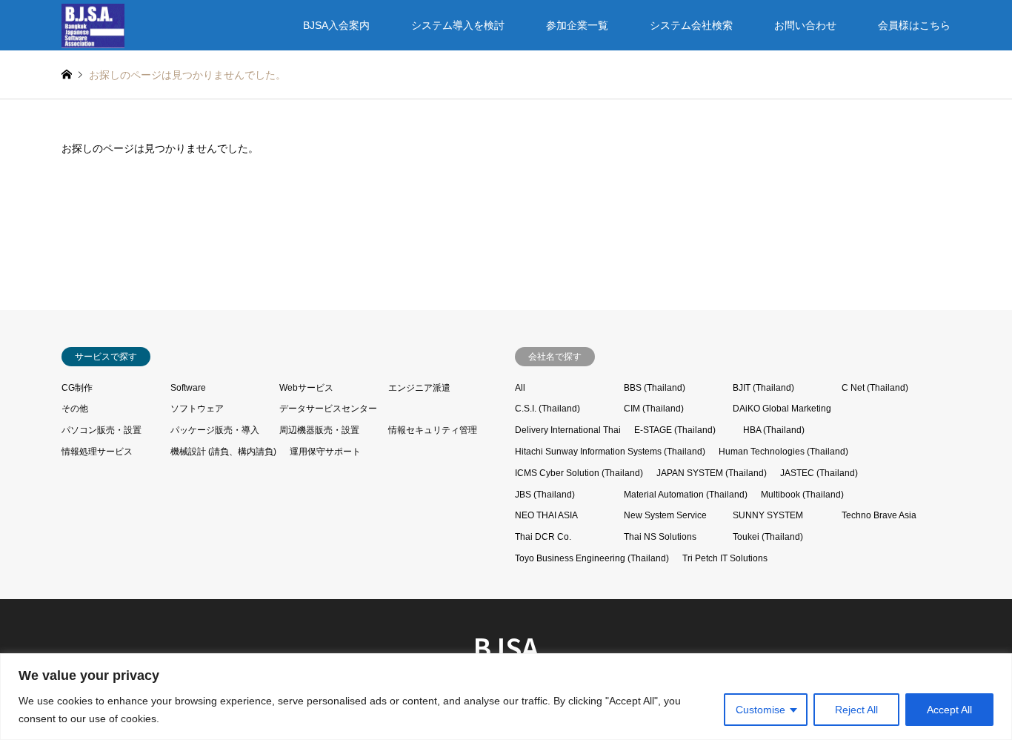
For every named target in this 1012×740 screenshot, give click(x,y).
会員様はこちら (914, 25)
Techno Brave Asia (879, 515)
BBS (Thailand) (654, 388)
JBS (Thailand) (545, 494)
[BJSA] (92, 25)
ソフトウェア (197, 408)
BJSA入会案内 (336, 25)
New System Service (665, 515)
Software (188, 388)
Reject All (856, 710)
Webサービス (306, 388)
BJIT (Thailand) (763, 388)
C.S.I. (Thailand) (547, 408)
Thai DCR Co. (543, 537)
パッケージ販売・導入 (214, 430)
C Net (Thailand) (875, 388)
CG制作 (77, 388)
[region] (506, 696)
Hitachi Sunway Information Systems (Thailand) (610, 451)
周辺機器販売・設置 (319, 430)
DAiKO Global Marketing (782, 408)
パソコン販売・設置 (101, 430)
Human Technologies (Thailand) (783, 451)
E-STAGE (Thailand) (675, 430)
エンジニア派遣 (419, 388)
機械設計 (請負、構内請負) (223, 451)
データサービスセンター (328, 408)
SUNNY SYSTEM (768, 515)
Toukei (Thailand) (768, 537)
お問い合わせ (805, 25)
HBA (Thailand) (774, 430)
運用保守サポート (325, 451)
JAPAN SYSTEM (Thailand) (711, 473)
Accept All (949, 710)
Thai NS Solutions (660, 537)
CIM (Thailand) (654, 408)
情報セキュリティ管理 (432, 430)
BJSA (506, 646)
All (520, 388)
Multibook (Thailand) (802, 494)
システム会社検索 (691, 25)
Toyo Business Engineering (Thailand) (592, 558)
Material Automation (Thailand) (686, 494)
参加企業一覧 (577, 25)
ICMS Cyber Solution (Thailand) (579, 473)
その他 (74, 408)
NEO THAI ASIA (546, 515)
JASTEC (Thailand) (819, 473)
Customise (760, 710)
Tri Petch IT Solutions (725, 558)
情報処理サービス (97, 451)
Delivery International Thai (568, 430)
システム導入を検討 (458, 25)
